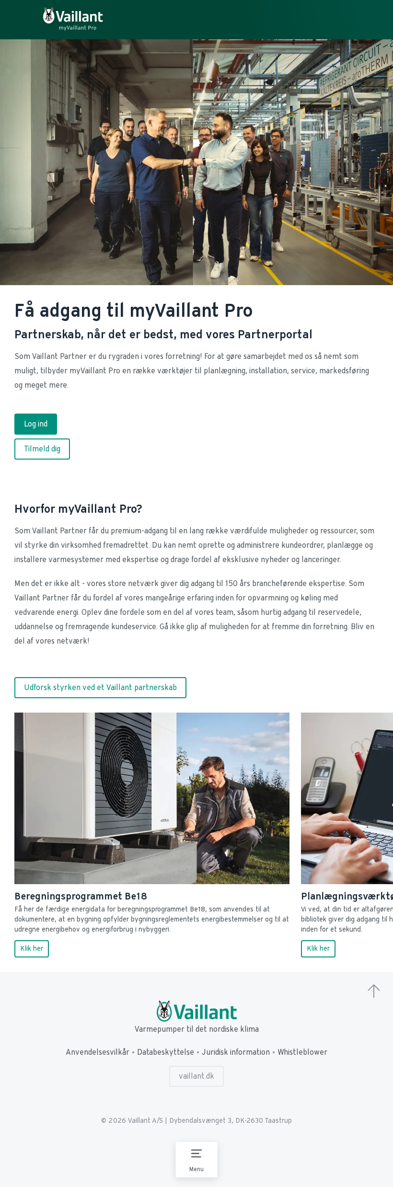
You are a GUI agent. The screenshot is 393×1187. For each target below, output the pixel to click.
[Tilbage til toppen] (374, 992)
